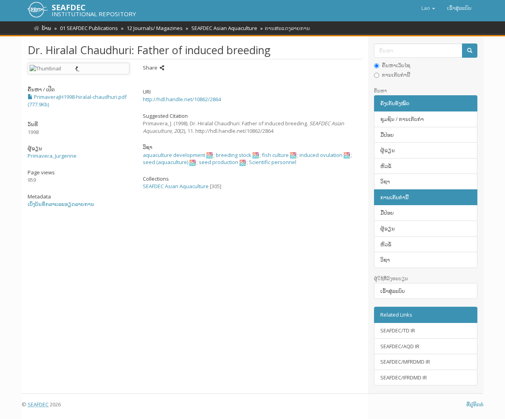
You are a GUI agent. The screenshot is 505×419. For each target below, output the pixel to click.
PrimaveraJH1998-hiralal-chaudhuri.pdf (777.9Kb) (77, 100)
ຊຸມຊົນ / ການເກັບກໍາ (402, 119)
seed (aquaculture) (165, 162)
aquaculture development (174, 155)
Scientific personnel (272, 162)
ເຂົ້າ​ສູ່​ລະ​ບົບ (392, 290)
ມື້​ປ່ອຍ (387, 134)
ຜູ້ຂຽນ (387, 150)
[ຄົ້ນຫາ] (469, 50)
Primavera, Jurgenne (52, 155)
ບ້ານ (46, 28)
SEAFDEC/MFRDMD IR (405, 361)
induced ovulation (320, 155)
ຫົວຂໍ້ (385, 166)
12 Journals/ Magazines (155, 28)
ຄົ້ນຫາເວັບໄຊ (396, 65)
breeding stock (233, 155)
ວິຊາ (385, 181)
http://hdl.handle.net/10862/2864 (182, 99)
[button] (428, 8)
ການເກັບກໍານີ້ (396, 74)
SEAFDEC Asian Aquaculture (224, 28)
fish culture (275, 155)
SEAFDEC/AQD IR (399, 346)
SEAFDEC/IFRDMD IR (403, 377)
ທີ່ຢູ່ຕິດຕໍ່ (474, 404)
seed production (218, 162)
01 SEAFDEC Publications (89, 28)
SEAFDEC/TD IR (397, 330)
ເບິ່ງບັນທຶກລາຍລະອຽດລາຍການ (61, 204)
